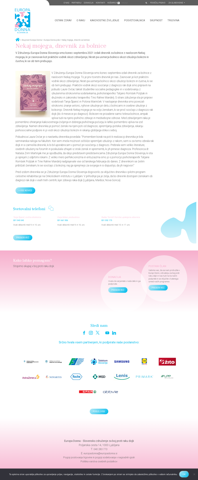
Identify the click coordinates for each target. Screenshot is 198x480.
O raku (81, 20)
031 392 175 (106, 220)
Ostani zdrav (63, 20)
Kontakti (100, 3)
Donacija (88, 3)
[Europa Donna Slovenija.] (17, 39)
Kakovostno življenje (104, 20)
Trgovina (173, 20)
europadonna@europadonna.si (100, 453)
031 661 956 (62, 220)
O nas (66, 3)
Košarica (113, 3)
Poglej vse (99, 411)
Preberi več (22, 237)
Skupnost (156, 20)
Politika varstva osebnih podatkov (99, 461)
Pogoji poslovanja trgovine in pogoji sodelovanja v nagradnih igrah (99, 457)
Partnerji (76, 3)
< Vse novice (25, 190)
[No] (194, 474)
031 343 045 (18, 220)
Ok (184, 474)
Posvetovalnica (134, 20)
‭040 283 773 (100, 449)
